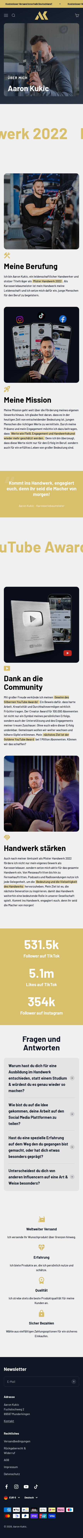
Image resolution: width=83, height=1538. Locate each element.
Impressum (11, 1467)
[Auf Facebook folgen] (6, 1486)
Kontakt (9, 1421)
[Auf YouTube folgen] (26, 1486)
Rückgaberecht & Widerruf (15, 1450)
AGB (6, 1460)
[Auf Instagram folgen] (16, 1486)
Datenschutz (12, 1474)
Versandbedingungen (17, 1441)
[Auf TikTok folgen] (36, 1486)
